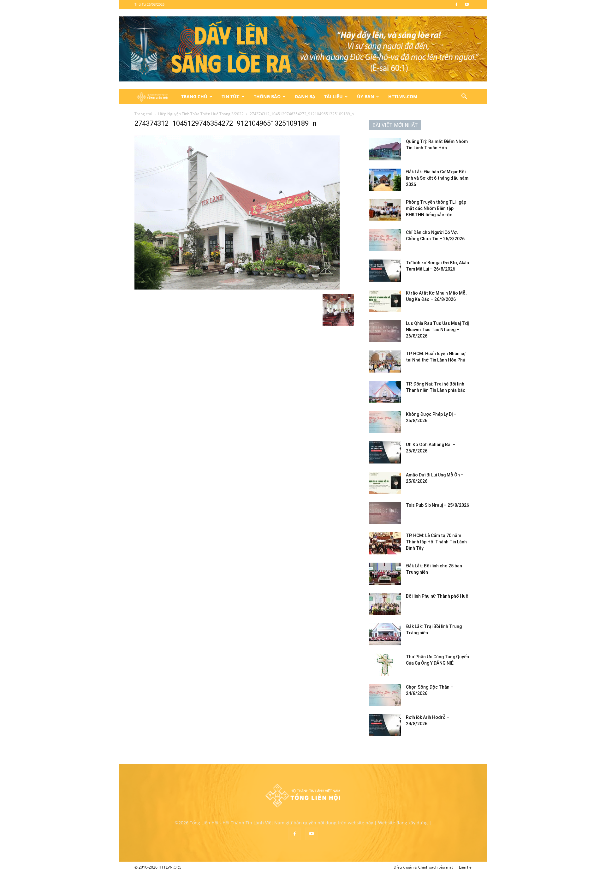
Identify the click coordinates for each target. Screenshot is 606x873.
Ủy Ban (365, 96)
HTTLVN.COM (402, 96)
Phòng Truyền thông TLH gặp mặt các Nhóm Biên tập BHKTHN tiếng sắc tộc (436, 208)
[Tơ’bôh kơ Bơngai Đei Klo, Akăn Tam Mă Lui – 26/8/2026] (385, 271)
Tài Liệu (333, 96)
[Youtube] (467, 4)
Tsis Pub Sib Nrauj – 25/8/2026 (437, 505)
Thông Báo (267, 96)
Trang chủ (143, 114)
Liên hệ (465, 867)
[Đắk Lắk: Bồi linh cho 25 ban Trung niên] (385, 574)
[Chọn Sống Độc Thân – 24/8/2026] (385, 695)
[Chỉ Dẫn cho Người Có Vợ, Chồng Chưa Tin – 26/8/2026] (385, 240)
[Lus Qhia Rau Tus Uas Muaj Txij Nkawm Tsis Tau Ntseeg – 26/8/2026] (385, 331)
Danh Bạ (305, 96)
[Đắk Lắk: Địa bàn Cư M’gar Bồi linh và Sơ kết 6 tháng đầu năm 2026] (385, 180)
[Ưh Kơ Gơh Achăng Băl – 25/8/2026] (385, 452)
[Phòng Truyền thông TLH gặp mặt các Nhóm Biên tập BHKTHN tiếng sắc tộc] (385, 210)
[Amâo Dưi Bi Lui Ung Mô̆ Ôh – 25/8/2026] (385, 483)
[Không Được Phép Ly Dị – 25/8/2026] (385, 422)
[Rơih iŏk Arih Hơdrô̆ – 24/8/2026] (385, 725)
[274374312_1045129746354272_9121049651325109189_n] (237, 287)
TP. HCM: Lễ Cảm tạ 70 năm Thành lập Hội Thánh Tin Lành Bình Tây (436, 542)
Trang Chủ (194, 96)
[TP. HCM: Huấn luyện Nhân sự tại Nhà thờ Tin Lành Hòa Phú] (385, 361)
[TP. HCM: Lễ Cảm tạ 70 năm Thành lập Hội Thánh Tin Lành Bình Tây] (385, 543)
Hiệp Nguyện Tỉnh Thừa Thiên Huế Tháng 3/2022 (201, 114)
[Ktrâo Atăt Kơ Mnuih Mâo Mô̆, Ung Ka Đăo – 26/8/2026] (385, 301)
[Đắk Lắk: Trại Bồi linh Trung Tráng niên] (385, 634)
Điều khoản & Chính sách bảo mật (423, 867)
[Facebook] (456, 4)
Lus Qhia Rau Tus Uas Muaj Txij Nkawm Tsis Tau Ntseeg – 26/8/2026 (437, 329)
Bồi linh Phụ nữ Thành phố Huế (437, 596)
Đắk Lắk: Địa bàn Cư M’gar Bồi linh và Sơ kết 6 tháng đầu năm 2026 (437, 178)
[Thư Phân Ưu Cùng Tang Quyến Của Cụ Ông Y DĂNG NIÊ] (385, 665)
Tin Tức (231, 96)
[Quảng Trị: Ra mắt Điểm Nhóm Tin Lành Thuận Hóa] (385, 149)
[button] (464, 97)
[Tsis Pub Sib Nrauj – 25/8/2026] (385, 513)
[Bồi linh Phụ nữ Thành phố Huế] (385, 604)
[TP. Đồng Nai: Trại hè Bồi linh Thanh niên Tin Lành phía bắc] (385, 392)
